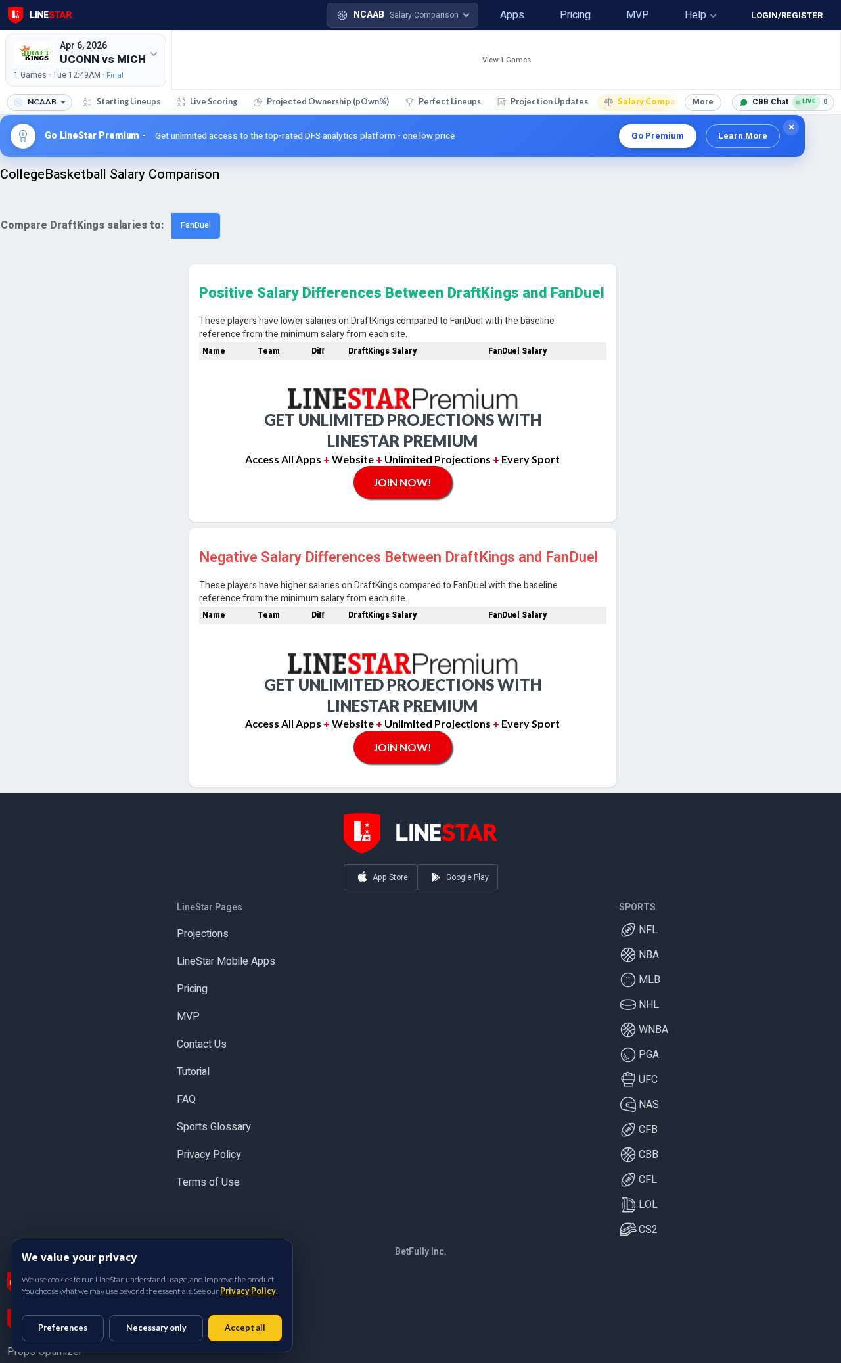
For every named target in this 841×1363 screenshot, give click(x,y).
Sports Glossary (214, 1122)
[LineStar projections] (40, 15)
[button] (488, 15)
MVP (188, 1011)
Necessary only (156, 1328)
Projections (203, 928)
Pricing (192, 984)
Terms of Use (208, 1177)
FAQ (186, 1094)
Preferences (62, 1328)
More (703, 102)
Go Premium (657, 135)
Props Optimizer (44, 1346)
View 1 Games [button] (506, 60)
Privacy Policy (209, 1149)
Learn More (742, 135)
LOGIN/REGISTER (787, 15)
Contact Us (202, 1039)
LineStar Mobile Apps (226, 956)
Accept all (245, 1328)
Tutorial (193, 1066)
